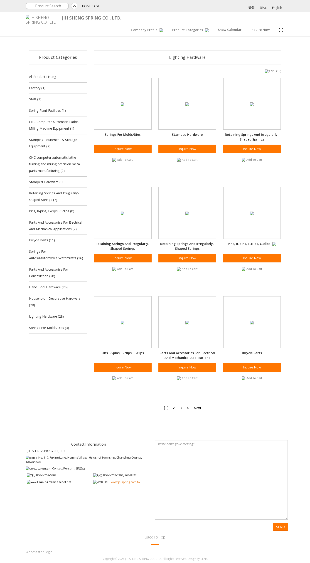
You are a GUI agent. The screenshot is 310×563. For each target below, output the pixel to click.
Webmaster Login (39, 552)
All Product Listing (42, 76)
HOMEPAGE (91, 6)
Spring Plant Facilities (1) (47, 110)
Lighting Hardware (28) (46, 316)
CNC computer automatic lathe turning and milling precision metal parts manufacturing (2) (55, 164)
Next (198, 408)
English (277, 7)
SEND (280, 527)
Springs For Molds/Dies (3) (49, 328)
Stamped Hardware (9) (46, 182)
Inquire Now (260, 29)
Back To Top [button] (155, 537)
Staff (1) (35, 99)
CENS (203, 559)
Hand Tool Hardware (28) (48, 287)
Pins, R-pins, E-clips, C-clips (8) (51, 211)
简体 (263, 7)
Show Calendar (229, 29)
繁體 (251, 7)
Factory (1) (37, 88)
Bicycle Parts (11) (42, 240)
